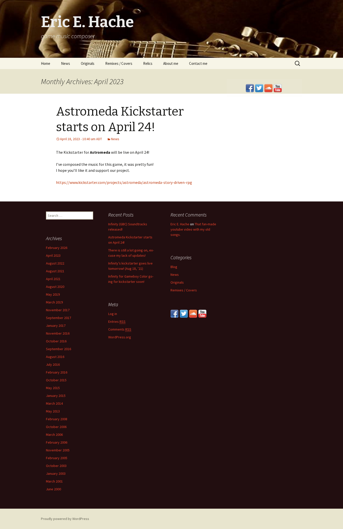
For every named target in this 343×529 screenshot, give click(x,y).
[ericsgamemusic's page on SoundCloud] (268, 87)
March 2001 (54, 481)
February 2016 (56, 372)
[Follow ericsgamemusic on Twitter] (259, 87)
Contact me (198, 63)
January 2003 (56, 473)
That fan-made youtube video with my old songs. (193, 229)
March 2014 (54, 403)
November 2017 (58, 310)
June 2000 (53, 489)
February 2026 (56, 247)
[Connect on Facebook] (250, 87)
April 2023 (53, 255)
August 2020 (55, 286)
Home (45, 63)
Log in (112, 313)
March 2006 (54, 434)
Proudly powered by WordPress (65, 518)
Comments (119, 329)
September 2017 (58, 317)
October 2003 (56, 465)
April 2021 (53, 279)
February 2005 (56, 458)
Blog (173, 266)
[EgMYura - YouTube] (202, 313)
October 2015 (56, 380)
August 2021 (55, 271)
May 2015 (53, 388)
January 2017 (56, 325)
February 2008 (56, 419)
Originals (87, 63)
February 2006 (56, 442)
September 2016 (58, 349)
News (65, 63)
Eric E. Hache (179, 224)
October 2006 (56, 427)
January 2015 (56, 395)
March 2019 (54, 302)
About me (170, 63)
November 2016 (58, 333)
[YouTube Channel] (278, 87)
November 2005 (58, 450)
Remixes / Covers (118, 63)
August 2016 (55, 356)
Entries (117, 321)
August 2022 (55, 263)
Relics (147, 63)
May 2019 (53, 294)
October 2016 (56, 341)
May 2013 (53, 411)
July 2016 (53, 364)
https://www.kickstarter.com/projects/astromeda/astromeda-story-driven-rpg (124, 182)
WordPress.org (119, 337)
